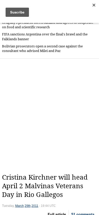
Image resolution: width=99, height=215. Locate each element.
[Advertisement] (49, 116)
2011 (34, 206)
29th (28, 206)
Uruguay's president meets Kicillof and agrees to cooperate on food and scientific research (47, 24)
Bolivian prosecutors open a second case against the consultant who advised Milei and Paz (42, 48)
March (19, 206)
